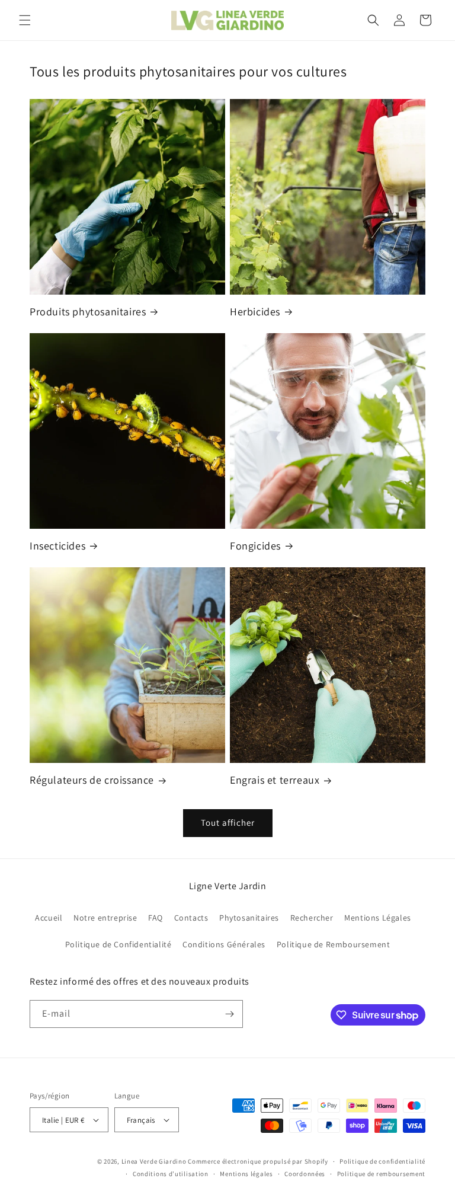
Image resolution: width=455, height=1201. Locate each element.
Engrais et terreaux (274, 780)
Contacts (191, 917)
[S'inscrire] (229, 1014)
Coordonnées (304, 1174)
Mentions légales (246, 1174)
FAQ (155, 917)
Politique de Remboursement (333, 944)
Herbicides (255, 311)
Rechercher (312, 917)
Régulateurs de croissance (92, 780)
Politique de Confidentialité (118, 944)
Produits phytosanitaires (88, 311)
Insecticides (57, 545)
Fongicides (255, 545)
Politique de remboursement (381, 1174)
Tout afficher (228, 822)
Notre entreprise (105, 917)
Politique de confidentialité (382, 1161)
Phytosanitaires (249, 917)
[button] (25, 20)
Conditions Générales (223, 944)
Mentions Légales (377, 917)
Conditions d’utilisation (171, 1174)
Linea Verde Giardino (154, 1161)
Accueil (48, 917)
